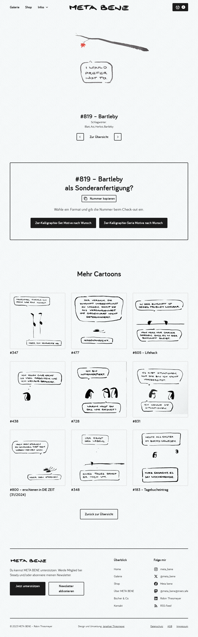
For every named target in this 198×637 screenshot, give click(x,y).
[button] (43, 7)
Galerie (14, 7)
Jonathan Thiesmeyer (114, 626)
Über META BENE (124, 591)
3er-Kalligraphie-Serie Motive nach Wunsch (133, 223)
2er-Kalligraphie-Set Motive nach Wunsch (63, 223)
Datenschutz (156, 626)
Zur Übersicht (99, 137)
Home (117, 569)
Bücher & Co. (121, 598)
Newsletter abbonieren (66, 588)
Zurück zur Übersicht (99, 514)
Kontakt (118, 605)
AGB (169, 626)
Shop (28, 7)
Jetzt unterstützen (28, 586)
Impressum (182, 626)
